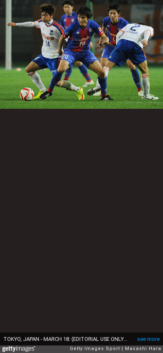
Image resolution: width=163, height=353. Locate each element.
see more (148, 339)
